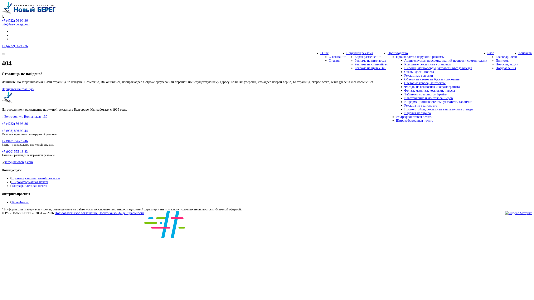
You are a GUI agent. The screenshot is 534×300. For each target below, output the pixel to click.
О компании (337, 57)
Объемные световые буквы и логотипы (432, 79)
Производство (398, 53)
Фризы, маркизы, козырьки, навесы (429, 90)
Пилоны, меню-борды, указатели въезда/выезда (438, 68)
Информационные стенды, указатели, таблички (438, 102)
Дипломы (502, 60)
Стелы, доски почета (419, 72)
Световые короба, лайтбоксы (425, 83)
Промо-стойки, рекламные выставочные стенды (438, 109)
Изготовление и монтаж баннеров (428, 98)
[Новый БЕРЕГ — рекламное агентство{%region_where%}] (29, 13)
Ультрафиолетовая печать (414, 117)
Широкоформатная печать (414, 120)
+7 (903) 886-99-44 (15, 130)
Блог (490, 53)
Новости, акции (507, 64)
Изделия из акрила (417, 113)
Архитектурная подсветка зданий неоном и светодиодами (445, 60)
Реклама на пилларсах (370, 60)
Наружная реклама (359, 53)
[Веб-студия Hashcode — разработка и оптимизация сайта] (186, 237)
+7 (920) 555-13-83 (15, 151)
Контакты (525, 53)
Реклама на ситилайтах (371, 64)
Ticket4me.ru (20, 202)
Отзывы (334, 60)
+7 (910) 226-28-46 (15, 141)
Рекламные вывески (418, 75)
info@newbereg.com (15, 24)
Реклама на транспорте (420, 105)
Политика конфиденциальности (121, 213)
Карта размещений (368, 57)
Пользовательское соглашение (76, 213)
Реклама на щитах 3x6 (370, 68)
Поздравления (506, 68)
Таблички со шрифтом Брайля (425, 94)
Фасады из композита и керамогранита (432, 87)
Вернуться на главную (18, 89)
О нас (324, 53)
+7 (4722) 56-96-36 (15, 20)
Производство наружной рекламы (420, 57)
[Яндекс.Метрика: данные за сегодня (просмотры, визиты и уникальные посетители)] (518, 213)
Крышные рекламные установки (427, 64)
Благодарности (506, 57)
